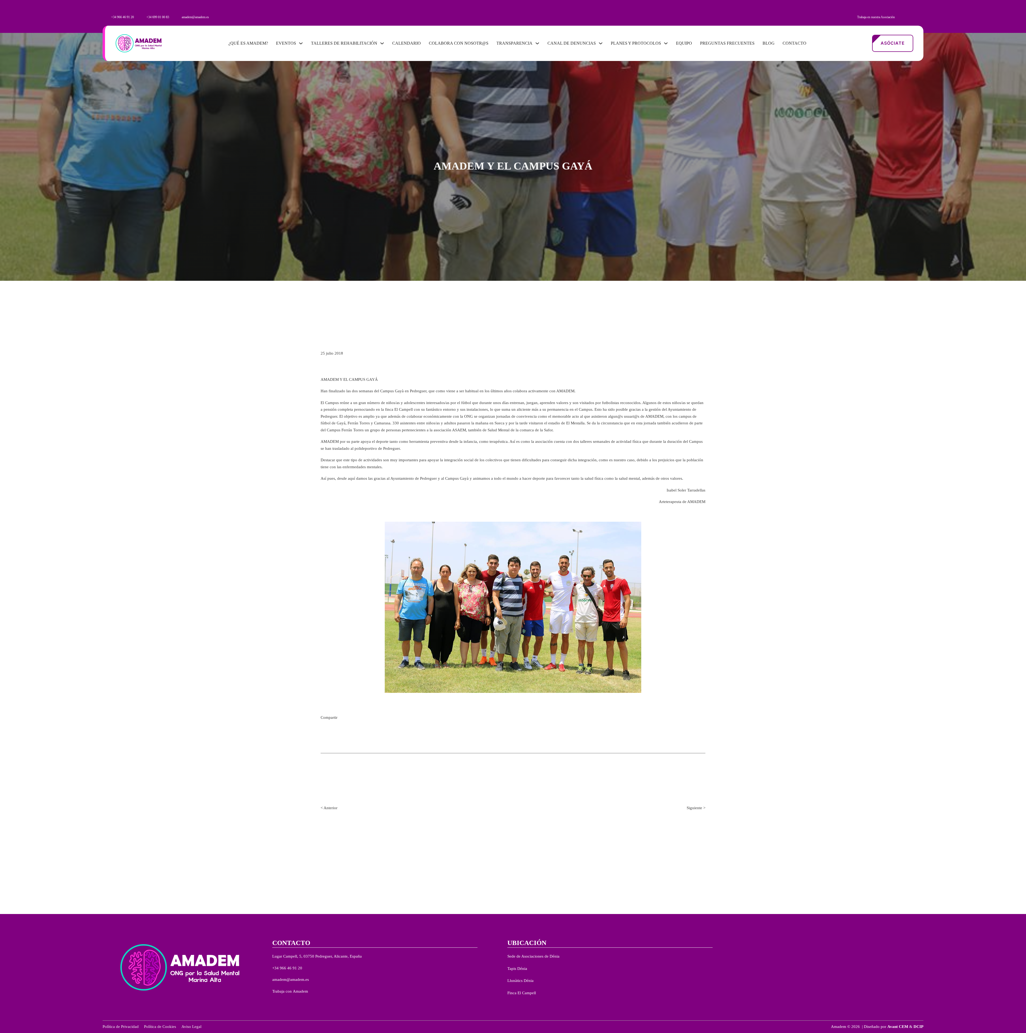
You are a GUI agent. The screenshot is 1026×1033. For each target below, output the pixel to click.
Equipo (684, 43)
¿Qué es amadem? (248, 43)
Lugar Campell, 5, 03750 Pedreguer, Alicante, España (317, 956)
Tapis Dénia (517, 968)
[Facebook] (361, 718)
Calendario (406, 43)
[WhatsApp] (369, 718)
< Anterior (329, 808)
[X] (353, 718)
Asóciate (893, 43)
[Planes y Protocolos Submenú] (666, 43)
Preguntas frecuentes (727, 43)
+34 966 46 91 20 (287, 968)
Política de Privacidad (121, 1026)
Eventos (286, 43)
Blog (769, 43)
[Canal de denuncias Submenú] (600, 43)
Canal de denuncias (571, 43)
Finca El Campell (521, 993)
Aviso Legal (191, 1026)
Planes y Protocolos (636, 43)
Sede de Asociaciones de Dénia (533, 956)
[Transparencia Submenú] (537, 43)
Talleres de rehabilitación (344, 43)
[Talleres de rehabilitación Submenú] (382, 43)
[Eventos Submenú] (301, 43)
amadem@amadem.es (290, 979)
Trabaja (279, 991)
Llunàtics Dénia (520, 980)
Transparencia (514, 43)
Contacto (794, 43)
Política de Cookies (160, 1026)
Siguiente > (696, 808)
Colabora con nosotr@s (458, 43)
